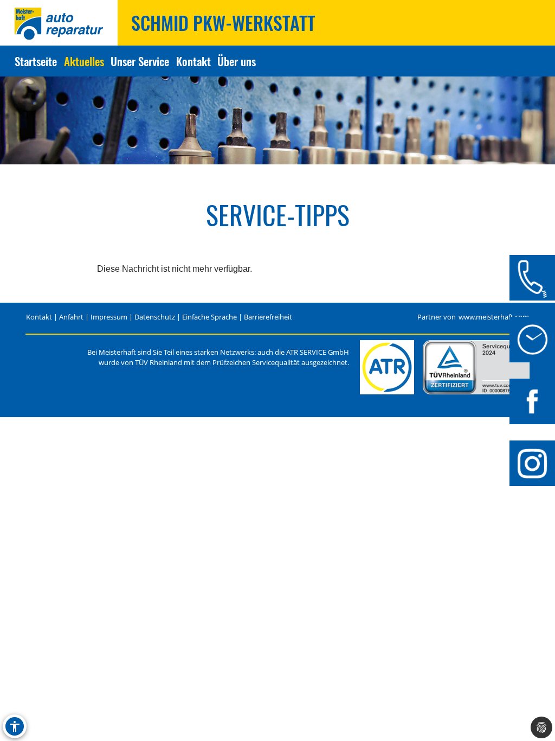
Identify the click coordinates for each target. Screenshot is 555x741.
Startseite (36, 61)
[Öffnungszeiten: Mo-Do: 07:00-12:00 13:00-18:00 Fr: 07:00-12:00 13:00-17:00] (532, 339)
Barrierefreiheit (268, 317)
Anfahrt (71, 317)
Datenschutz (154, 317)
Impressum (109, 317)
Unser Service (140, 61)
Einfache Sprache (209, 317)
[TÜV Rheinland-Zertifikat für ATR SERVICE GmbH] (476, 367)
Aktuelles (84, 61)
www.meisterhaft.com (494, 317)
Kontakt (193, 61)
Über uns (236, 61)
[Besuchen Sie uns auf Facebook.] (532, 401)
